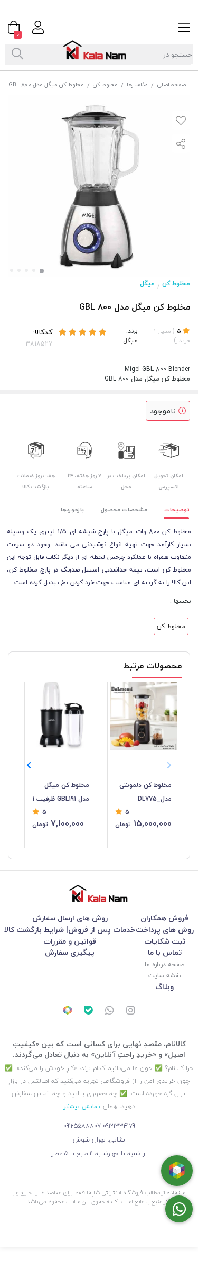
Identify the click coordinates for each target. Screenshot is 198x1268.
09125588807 (82, 1125)
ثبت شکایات (164, 941)
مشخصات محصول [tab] (124, 509)
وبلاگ (164, 986)
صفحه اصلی (171, 84)
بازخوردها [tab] (72, 509)
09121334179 (119, 1125)
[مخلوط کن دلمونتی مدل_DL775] (143, 716)
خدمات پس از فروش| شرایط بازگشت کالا (69, 929)
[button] (29, 765)
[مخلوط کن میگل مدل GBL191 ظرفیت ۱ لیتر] (61, 716)
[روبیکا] (67, 1011)
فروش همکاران (164, 918)
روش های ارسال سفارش (70, 918)
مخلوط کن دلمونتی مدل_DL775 (145, 792)
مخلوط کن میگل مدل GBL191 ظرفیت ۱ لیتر (61, 793)
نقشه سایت (164, 975)
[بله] (88, 1011)
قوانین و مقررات (69, 941)
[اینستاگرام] (130, 1011)
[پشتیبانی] (109, 1011)
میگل (147, 283)
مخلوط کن (105, 84)
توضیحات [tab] (177, 509)
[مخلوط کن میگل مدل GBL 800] (99, 893)
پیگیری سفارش (70, 952)
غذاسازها (137, 84)
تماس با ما (165, 952)
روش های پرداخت (165, 929)
